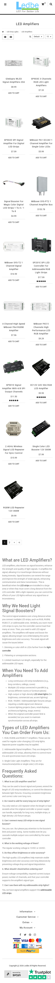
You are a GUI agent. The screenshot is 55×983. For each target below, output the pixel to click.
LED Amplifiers (27, 32)
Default (37, 37)
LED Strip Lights (12, 32)
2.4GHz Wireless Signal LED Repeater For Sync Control (13, 449)
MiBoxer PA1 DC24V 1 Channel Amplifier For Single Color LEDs (41, 143)
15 (48, 37)
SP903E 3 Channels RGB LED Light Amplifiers (41, 82)
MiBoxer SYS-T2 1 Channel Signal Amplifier (14, 265)
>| (19, 542)
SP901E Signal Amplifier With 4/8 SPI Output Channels (13, 388)
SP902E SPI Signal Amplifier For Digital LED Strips (13, 143)
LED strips (24, 585)
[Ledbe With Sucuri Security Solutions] (16, 974)
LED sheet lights (41, 694)
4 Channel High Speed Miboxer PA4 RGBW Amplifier (13, 327)
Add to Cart (13, 93)
